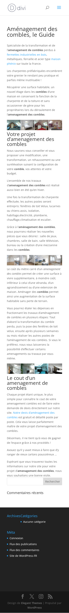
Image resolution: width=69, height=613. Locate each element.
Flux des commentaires (24, 550)
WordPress (34, 607)
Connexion (16, 538)
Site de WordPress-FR (23, 556)
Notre (17, 412)
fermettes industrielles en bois (26, 54)
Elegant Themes (31, 603)
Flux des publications (23, 544)
